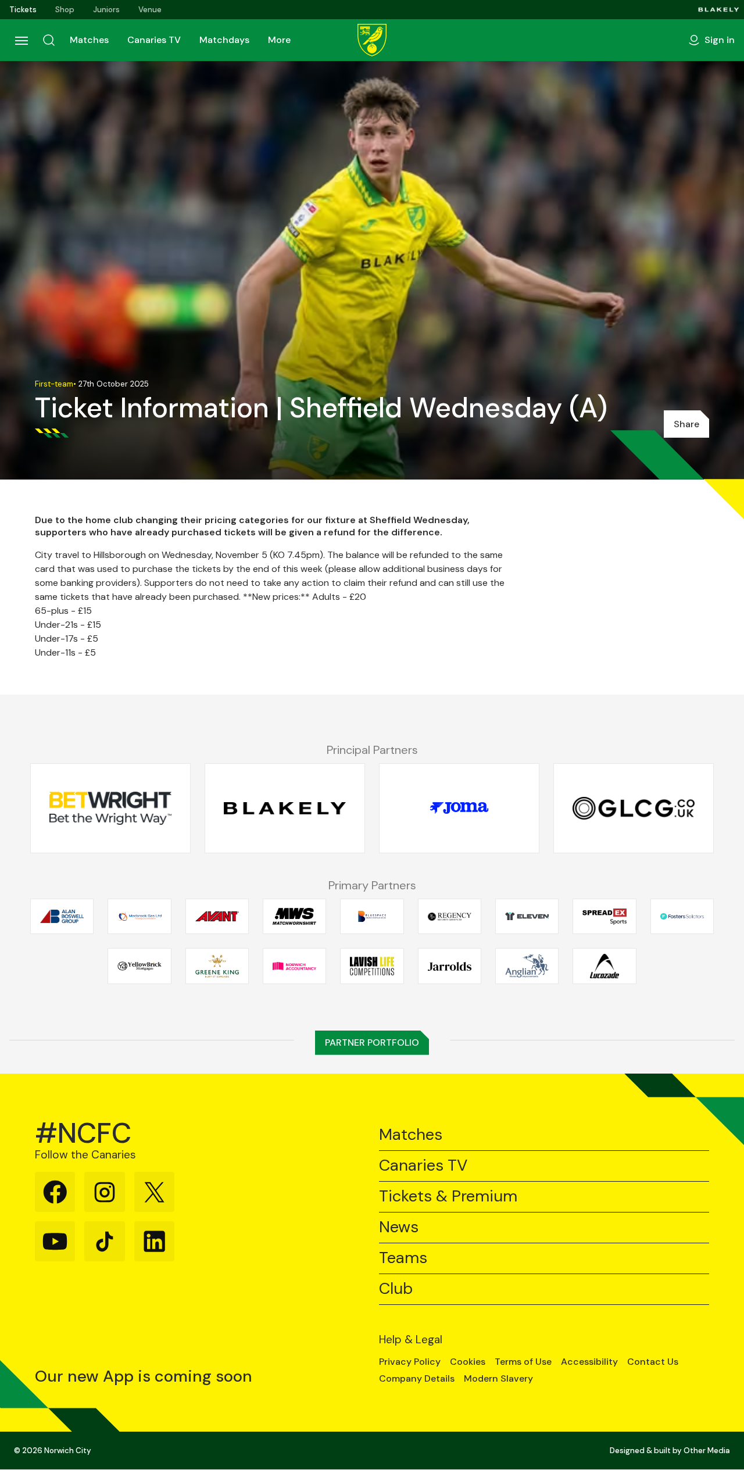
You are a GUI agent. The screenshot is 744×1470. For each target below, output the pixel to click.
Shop (64, 9)
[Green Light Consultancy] (634, 808)
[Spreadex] (604, 916)
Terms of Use (523, 1362)
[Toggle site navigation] (21, 40)
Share (686, 424)
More (279, 40)
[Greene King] (217, 966)
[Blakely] (718, 9)
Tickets (23, 9)
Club (396, 1289)
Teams (403, 1258)
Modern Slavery (498, 1379)
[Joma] (459, 808)
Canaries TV (154, 40)
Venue (150, 9)
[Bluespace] (372, 916)
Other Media (707, 1450)
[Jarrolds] (449, 966)
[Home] (372, 40)
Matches (89, 40)
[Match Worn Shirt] (294, 916)
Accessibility (589, 1362)
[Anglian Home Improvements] (527, 966)
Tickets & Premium (448, 1196)
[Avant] (217, 916)
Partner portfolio (372, 1042)
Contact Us (652, 1362)
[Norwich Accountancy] (294, 966)
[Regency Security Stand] (449, 916)
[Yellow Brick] (139, 966)
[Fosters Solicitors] (682, 916)
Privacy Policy (410, 1362)
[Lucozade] (604, 966)
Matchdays (224, 40)
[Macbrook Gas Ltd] (139, 916)
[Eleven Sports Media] (527, 916)
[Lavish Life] (372, 966)
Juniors (106, 9)
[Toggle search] (49, 40)
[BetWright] (110, 808)
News (399, 1227)
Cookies (467, 1362)
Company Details (417, 1379)
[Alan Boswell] (62, 916)
